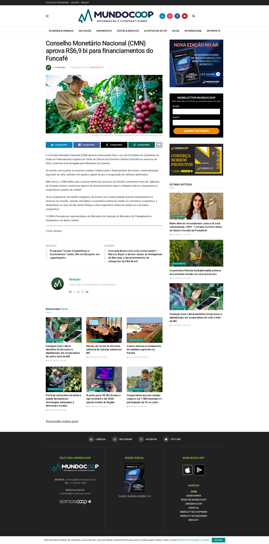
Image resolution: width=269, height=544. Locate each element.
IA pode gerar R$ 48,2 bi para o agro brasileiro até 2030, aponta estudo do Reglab (103, 399)
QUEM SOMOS (193, 495)
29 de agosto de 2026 (97, 357)
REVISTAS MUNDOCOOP (193, 500)
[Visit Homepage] (116, 16)
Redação (61, 67)
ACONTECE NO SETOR (155, 31)
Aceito (218, 540)
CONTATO (75, 3)
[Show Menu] (47, 16)
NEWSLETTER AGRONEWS (193, 516)
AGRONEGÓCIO (104, 31)
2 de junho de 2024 (78, 67)
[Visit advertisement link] (196, 63)
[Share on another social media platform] (159, 145)
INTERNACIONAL (193, 31)
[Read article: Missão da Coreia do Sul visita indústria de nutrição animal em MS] (104, 330)
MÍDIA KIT (85, 3)
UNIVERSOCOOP (193, 504)
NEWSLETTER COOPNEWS (193, 512)
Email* (176, 106)
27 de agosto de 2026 (137, 407)
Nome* (176, 117)
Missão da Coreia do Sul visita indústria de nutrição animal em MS (104, 350)
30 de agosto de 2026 (56, 361)
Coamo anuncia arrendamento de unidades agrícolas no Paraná (144, 350)
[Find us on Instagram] (170, 16)
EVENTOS (194, 508)
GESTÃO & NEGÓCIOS (128, 31)
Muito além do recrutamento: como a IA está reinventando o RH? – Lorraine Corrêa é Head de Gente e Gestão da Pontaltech (195, 227)
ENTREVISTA (213, 31)
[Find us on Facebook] (177, 16)
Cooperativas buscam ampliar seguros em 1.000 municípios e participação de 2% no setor (144, 399)
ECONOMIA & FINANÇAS (61, 31)
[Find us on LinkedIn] (162, 16)
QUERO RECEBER (196, 130)
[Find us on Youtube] (185, 16)
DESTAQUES (85, 31)
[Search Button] (193, 16)
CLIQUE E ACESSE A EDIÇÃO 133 (134, 496)
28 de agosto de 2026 (56, 410)
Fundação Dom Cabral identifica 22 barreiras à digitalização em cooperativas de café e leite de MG (196, 318)
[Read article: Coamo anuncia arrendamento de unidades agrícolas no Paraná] (145, 330)
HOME (194, 491)
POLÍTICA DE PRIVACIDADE (57, 3)
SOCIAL (176, 31)
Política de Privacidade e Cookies (193, 540)
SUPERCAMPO (178, 217)
